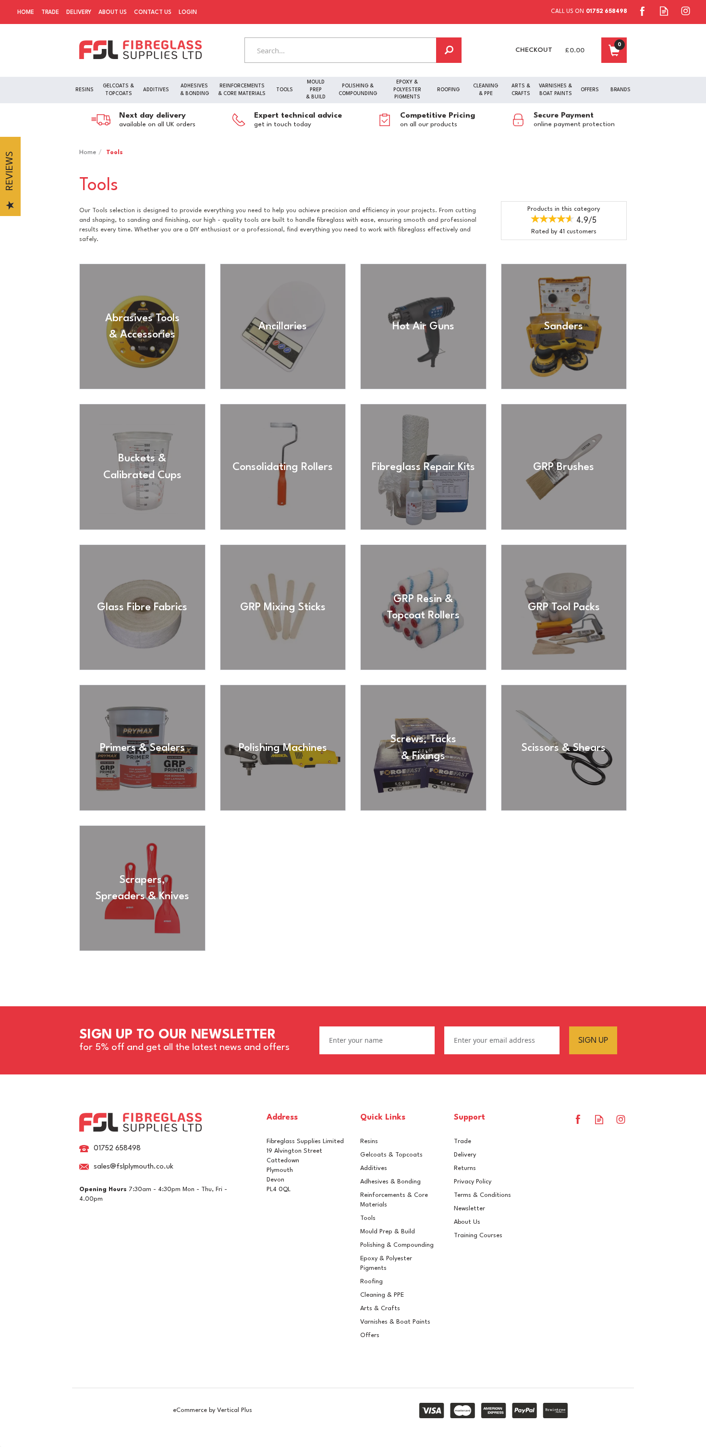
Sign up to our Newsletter (184, 1040)
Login (188, 12)
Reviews (10, 171)
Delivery (465, 1155)
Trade (462, 1141)
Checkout (533, 50)
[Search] (449, 50)
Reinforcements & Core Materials (394, 1200)
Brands (620, 89)
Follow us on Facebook (642, 11)
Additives (373, 1168)
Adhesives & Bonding (390, 1182)
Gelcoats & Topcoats (391, 1155)
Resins (369, 1141)
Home (25, 12)
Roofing (371, 1281)
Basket (614, 50)
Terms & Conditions (482, 1195)
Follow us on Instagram (686, 11)
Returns (465, 1168)
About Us (467, 1222)
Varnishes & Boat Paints (395, 1322)
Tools (368, 1218)
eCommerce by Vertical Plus (212, 1410)
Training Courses (478, 1235)
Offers (369, 1335)
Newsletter (469, 1209)
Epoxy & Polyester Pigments (386, 1263)
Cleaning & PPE (382, 1295)
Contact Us (152, 12)
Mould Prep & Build (387, 1232)
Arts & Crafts (380, 1308)
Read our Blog (664, 11)
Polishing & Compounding (397, 1245)
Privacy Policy (472, 1182)
